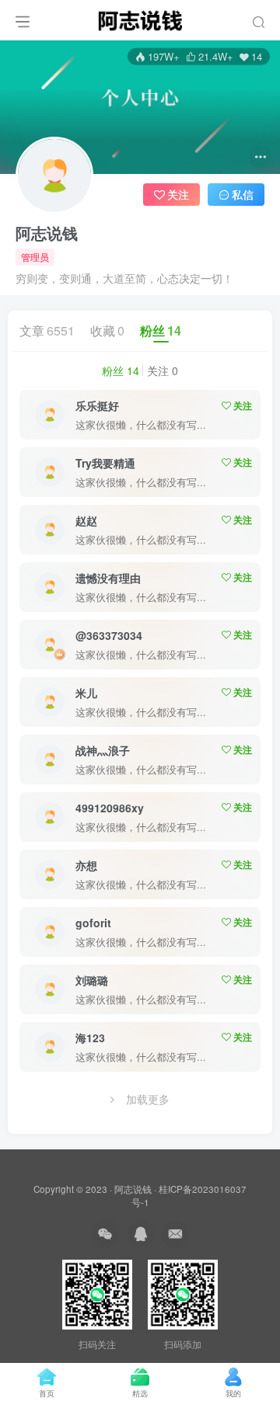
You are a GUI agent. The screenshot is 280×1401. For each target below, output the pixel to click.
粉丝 (160, 330)
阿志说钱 (47, 233)
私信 (243, 194)
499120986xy (109, 807)
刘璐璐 (91, 980)
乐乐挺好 (97, 405)
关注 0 (162, 370)
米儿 (86, 692)
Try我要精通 (105, 463)
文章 (47, 330)
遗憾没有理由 (108, 578)
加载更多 (148, 1099)
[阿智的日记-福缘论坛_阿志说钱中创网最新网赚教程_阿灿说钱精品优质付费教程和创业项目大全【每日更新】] (140, 18)
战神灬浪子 (102, 750)
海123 (90, 1037)
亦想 (86, 865)
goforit (93, 922)
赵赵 (86, 520)
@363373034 (108, 635)
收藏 (107, 330)
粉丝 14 (120, 370)
